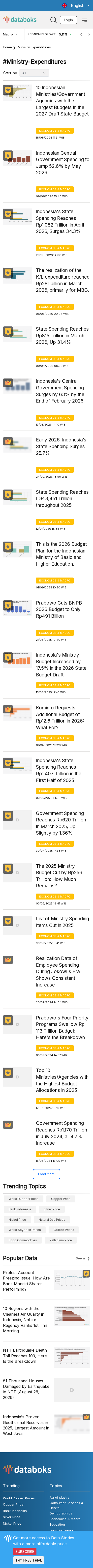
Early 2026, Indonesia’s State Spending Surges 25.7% (61, 446)
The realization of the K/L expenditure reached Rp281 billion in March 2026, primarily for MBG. (63, 280)
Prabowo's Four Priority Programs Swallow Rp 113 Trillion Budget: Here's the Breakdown (62, 1028)
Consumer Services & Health (66, 1505)
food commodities (23, 1240)
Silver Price (52, 1209)
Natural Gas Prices (52, 1219)
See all (81, 1258)
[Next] (89, 34)
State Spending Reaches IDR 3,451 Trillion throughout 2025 (62, 498)
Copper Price (60, 1199)
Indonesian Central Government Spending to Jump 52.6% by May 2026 (63, 163)
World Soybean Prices (25, 1230)
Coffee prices (64, 1230)
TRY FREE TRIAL (28, 1560)
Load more (46, 1174)
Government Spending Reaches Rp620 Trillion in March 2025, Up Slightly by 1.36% (61, 823)
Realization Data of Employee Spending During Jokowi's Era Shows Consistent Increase (58, 971)
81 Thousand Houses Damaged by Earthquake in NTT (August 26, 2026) (26, 1389)
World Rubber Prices (23, 1199)
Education (57, 1524)
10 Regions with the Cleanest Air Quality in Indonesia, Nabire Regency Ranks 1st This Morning (25, 1319)
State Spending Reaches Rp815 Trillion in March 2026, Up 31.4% (62, 335)
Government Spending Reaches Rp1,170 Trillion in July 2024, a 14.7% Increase (61, 1133)
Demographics (61, 1513)
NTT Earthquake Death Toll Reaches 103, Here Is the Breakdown (25, 1356)
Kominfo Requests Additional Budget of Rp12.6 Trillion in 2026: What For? (60, 717)
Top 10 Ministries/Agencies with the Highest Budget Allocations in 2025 (62, 1080)
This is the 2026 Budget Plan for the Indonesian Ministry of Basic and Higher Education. (61, 554)
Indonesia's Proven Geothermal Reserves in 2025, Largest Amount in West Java (26, 1425)
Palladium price (61, 1240)
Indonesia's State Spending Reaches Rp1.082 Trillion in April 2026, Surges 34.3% (60, 221)
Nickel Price (17, 1219)
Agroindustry (59, 1497)
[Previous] (81, 34)
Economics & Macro (54, 130)
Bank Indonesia (20, 1209)
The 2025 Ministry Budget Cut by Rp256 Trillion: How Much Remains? (59, 876)
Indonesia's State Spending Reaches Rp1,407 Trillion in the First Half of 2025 (58, 770)
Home (7, 47)
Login (68, 20)
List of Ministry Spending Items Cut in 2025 (62, 922)
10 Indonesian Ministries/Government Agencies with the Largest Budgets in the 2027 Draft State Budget (62, 101)
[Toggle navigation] (84, 19)
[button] (75, 5)
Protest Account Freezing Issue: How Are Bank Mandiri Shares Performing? (26, 1281)
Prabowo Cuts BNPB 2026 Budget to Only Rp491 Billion (59, 609)
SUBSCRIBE (24, 1551)
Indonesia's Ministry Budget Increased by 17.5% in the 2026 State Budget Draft (61, 665)
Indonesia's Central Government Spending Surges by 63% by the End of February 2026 (60, 391)
